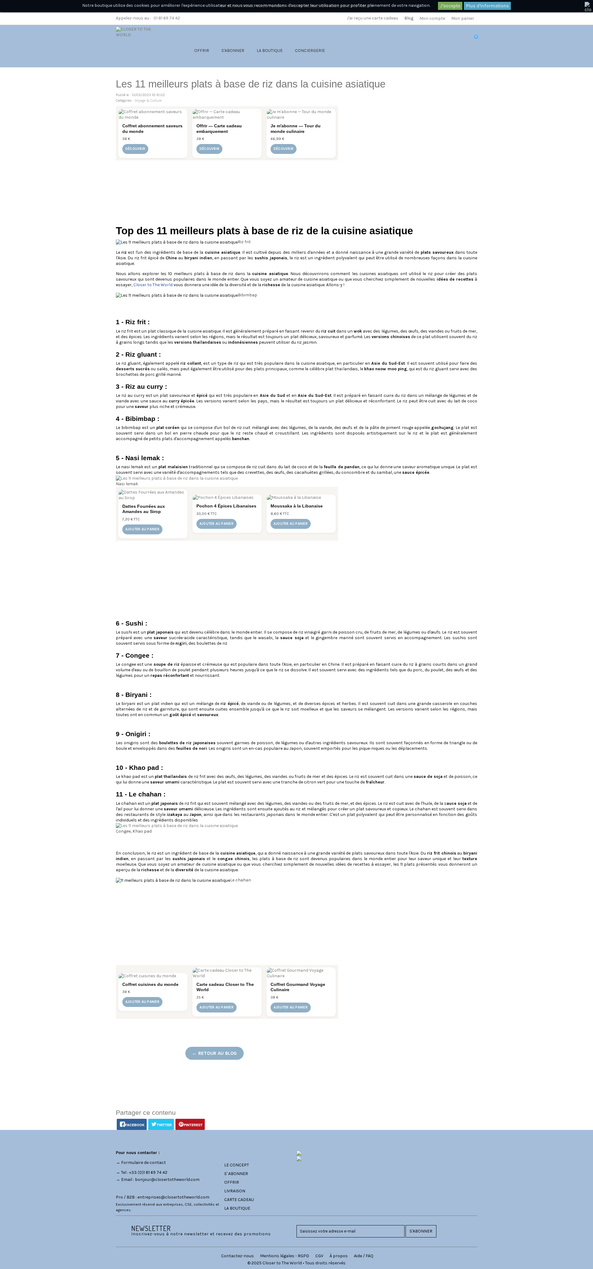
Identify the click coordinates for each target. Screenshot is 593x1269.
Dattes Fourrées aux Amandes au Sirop (143, 509)
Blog (408, 18)
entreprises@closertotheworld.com (173, 1197)
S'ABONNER (232, 50)
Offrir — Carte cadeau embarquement (219, 128)
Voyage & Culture (148, 101)
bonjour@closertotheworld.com (167, 1179)
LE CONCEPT (236, 1165)
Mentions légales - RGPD (284, 1255)
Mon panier (462, 18)
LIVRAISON (234, 1191)
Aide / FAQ (363, 1255)
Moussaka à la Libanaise (297, 505)
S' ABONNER (236, 1173)
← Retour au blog (214, 1053)
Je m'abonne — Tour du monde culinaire (296, 128)
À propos (339, 1255)
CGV (319, 1255)
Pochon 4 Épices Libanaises (226, 505)
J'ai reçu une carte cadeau (372, 18)
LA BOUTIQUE (270, 50)
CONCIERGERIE (310, 50)
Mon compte (432, 18)
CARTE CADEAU (239, 1199)
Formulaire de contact (143, 1162)
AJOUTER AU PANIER (142, 529)
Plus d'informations (487, 6)
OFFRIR (201, 50)
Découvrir (135, 149)
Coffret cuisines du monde (150, 984)
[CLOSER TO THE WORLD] (141, 44)
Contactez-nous (237, 1255)
